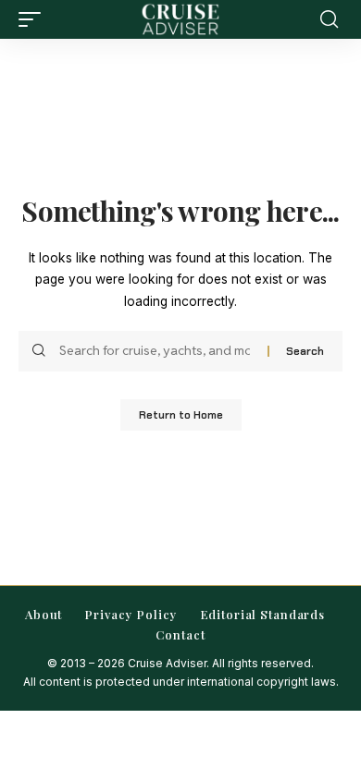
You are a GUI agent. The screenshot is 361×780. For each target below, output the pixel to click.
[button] (34, 19)
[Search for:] (156, 351)
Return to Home (181, 415)
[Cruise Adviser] (180, 19)
